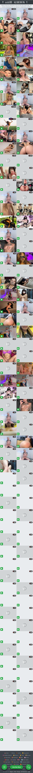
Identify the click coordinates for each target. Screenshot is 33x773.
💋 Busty (7, 759)
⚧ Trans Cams (15, 762)
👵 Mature (15, 755)
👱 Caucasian (25, 753)
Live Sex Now (16, 767)
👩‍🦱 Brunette (7, 757)
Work (15, 771)
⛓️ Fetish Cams (8, 764)
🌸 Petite (26, 757)
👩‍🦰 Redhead (15, 757)
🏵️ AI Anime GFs (24, 764)
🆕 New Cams (24, 759)
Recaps (18, 771)
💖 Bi (18, 759)
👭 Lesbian (13, 759)
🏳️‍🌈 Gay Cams (7, 762)
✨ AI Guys (7, 766)
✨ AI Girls (16, 764)
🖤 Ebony (12, 753)
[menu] (4, 767)
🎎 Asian (6, 753)
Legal (29, 771)
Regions (11, 771)
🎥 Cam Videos (25, 766)
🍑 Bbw (21, 757)
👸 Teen (22, 755)
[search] (28, 767)
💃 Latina (18, 753)
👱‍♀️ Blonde (27, 755)
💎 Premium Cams (24, 762)
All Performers (24, 771)
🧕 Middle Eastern (7, 755)
